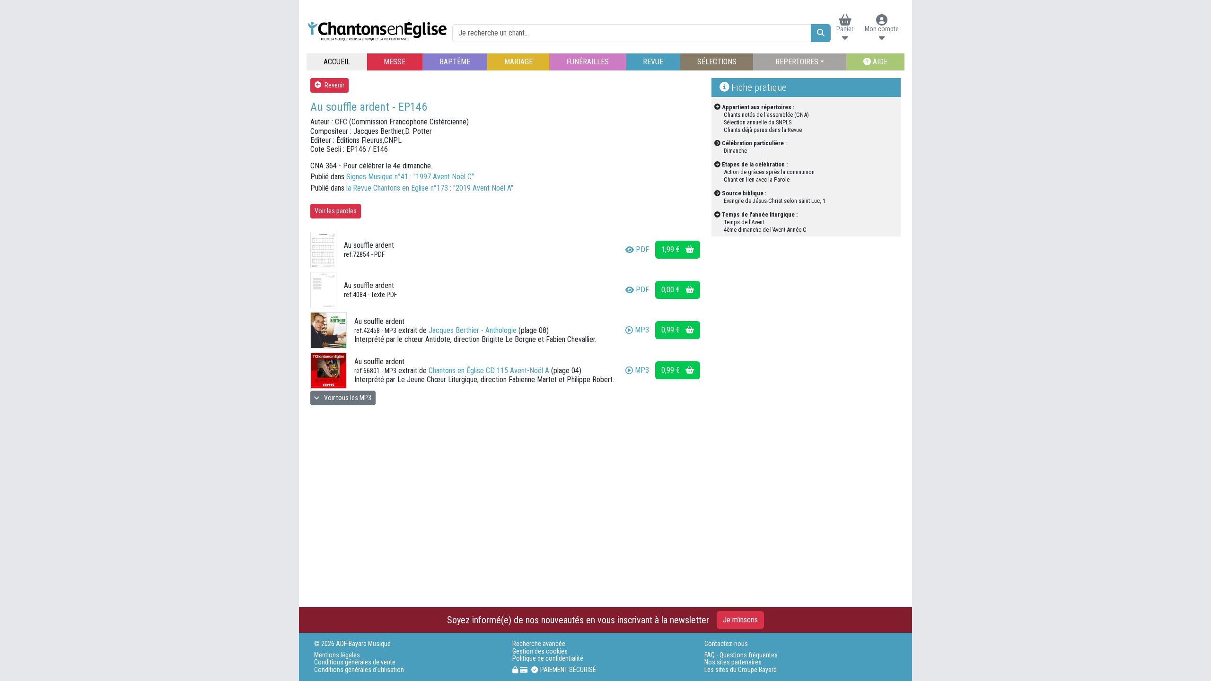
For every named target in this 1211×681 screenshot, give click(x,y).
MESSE (394, 61)
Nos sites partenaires (733, 662)
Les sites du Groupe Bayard (740, 669)
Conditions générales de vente (354, 662)
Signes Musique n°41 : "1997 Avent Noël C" (410, 176)
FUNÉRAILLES (587, 61)
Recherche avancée (538, 643)
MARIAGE (518, 61)
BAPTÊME (454, 61)
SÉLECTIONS (717, 61)
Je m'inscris (740, 619)
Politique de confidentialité (547, 658)
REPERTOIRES (796, 61)
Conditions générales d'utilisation (359, 669)
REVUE (653, 61)
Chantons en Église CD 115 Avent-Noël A (489, 370)
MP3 (642, 329)
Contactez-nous (726, 643)
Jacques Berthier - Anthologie (473, 330)
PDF (642, 249)
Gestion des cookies (540, 651)
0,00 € (671, 289)
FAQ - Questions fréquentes (741, 655)
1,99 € (671, 249)
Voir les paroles (336, 211)
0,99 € (671, 329)
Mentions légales (337, 655)
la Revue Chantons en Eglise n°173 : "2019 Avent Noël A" (429, 187)
